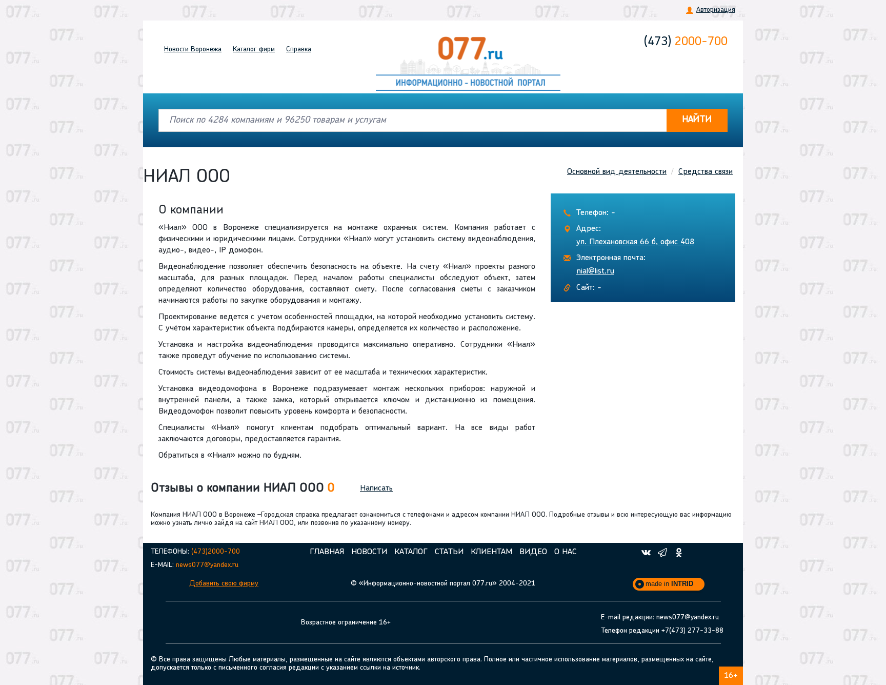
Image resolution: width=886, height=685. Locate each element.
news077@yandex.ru (207, 565)
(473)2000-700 (215, 552)
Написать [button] (376, 488)
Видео (533, 552)
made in (669, 584)
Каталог (254, 49)
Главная (327, 552)
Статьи (449, 552)
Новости (193, 49)
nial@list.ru (595, 271)
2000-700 (686, 42)
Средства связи (705, 172)
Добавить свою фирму (223, 584)
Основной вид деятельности (617, 172)
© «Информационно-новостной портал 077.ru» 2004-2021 (443, 584)
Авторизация (715, 10)
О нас (565, 552)
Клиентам (491, 552)
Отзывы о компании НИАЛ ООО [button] (242, 488)
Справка (298, 49)
